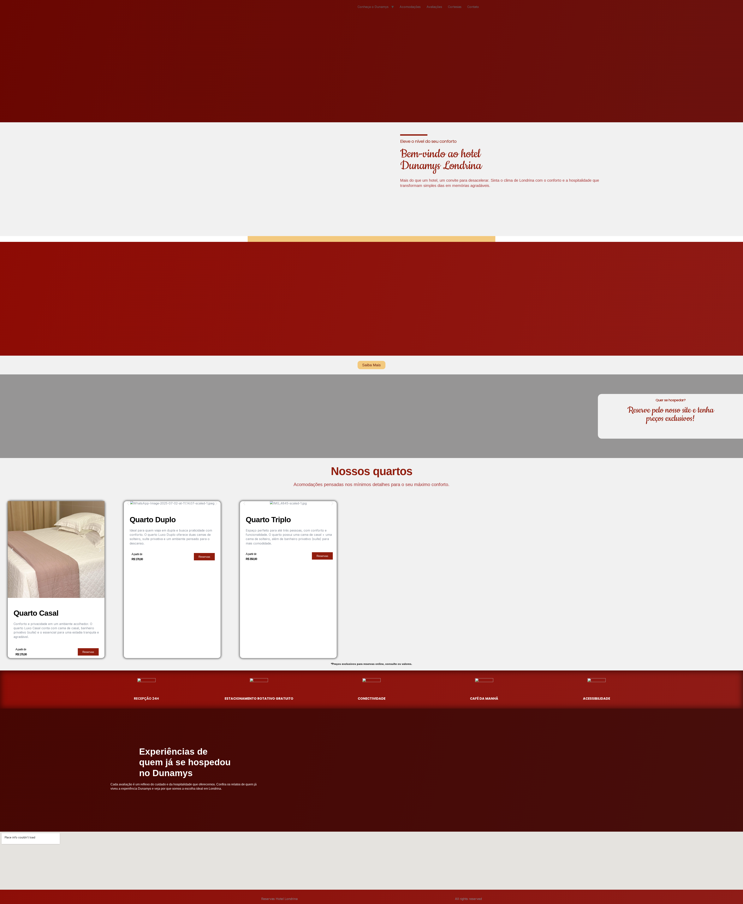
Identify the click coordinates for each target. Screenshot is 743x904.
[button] (12, 550)
